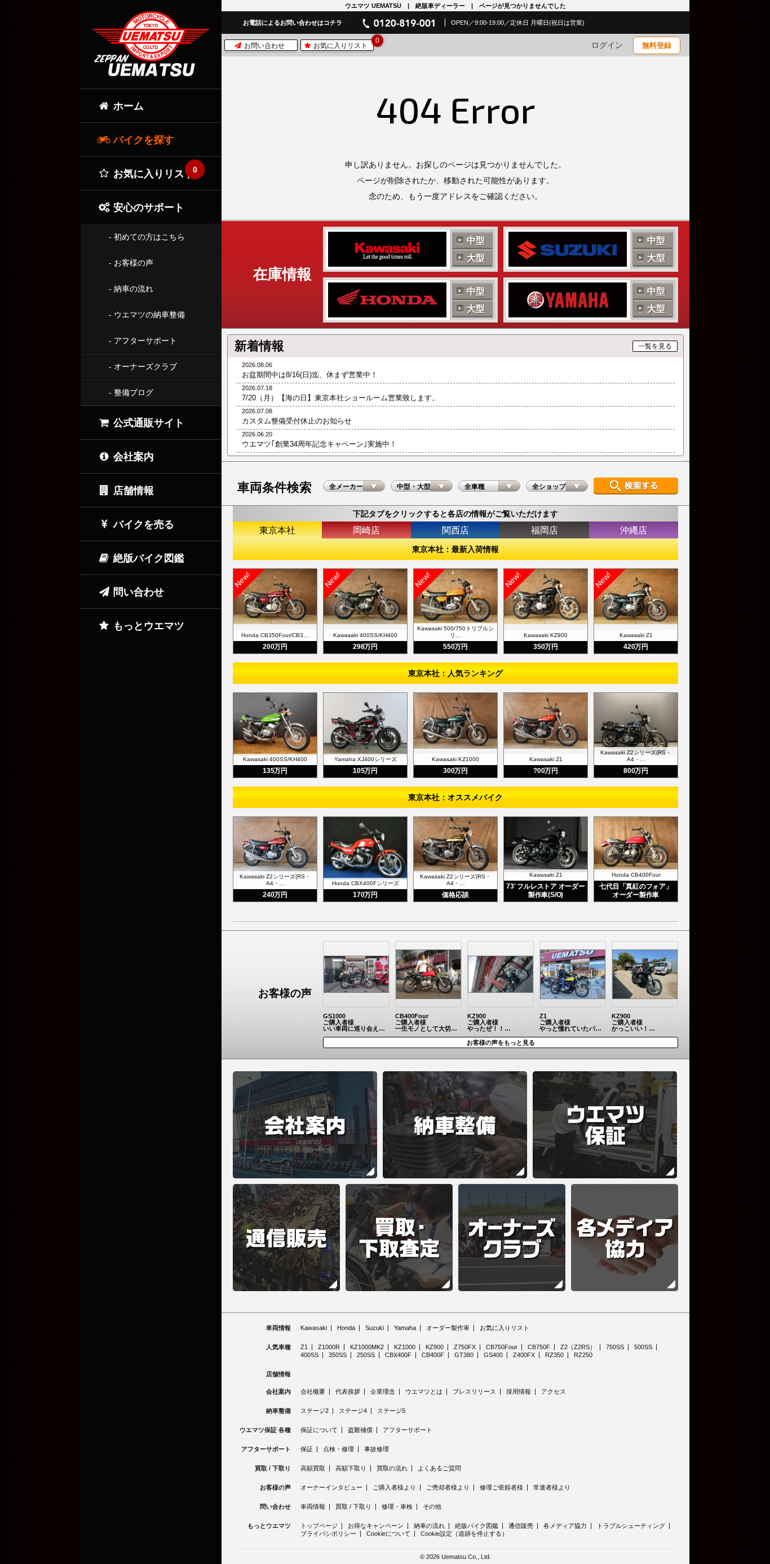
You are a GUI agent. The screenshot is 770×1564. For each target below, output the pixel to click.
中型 (476, 240)
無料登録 (656, 45)
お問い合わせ (263, 46)
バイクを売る (142, 524)
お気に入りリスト (342, 45)
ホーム (127, 106)
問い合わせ (137, 592)
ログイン (607, 45)
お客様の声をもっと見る (501, 1042)
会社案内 (132, 456)
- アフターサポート (143, 340)
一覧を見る (655, 346)
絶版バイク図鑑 (147, 558)
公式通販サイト (147, 422)
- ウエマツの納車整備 (147, 314)
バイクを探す (142, 139)
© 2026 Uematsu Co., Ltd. (455, 1557)
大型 (476, 258)
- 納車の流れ (131, 288)
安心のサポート (147, 207)
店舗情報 (132, 490)
